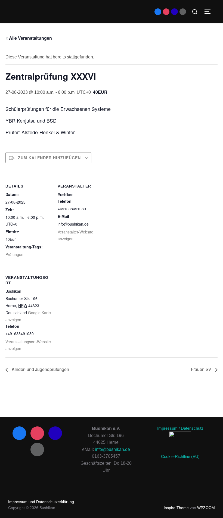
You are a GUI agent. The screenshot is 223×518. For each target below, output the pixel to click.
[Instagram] (166, 11)
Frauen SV (201, 369)
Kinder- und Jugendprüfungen (40, 369)
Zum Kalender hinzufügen (49, 157)
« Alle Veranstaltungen (28, 38)
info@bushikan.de (112, 449)
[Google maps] (174, 11)
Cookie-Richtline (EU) (180, 456)
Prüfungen (14, 254)
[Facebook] (158, 11)
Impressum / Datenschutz (180, 428)
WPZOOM (206, 507)
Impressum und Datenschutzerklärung (41, 502)
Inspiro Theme (176, 507)
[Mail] (183, 11)
